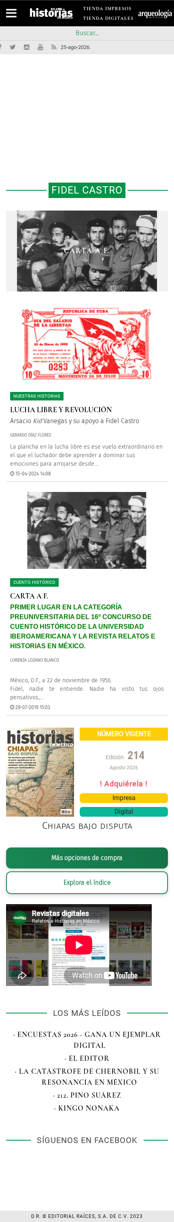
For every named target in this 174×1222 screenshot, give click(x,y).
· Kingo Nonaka (87, 1108)
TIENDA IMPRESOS (107, 10)
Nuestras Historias (36, 396)
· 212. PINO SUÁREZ (87, 1095)
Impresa (124, 798)
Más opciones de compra (87, 858)
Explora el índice (87, 882)
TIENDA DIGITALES (108, 19)
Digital (124, 811)
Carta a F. (87, 250)
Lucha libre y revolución (61, 409)
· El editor (87, 1058)
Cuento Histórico (34, 582)
